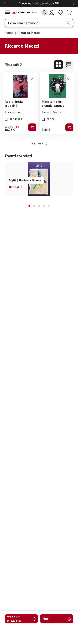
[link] (44, 12)
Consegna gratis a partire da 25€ (39, 3)
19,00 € (9, 127)
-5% (16, 126)
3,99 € (46, 129)
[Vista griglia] (58, 64)
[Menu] (8, 12)
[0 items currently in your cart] (69, 12)
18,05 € (10, 129)
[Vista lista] (68, 64)
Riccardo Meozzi (14, 112)
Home (9, 33)
